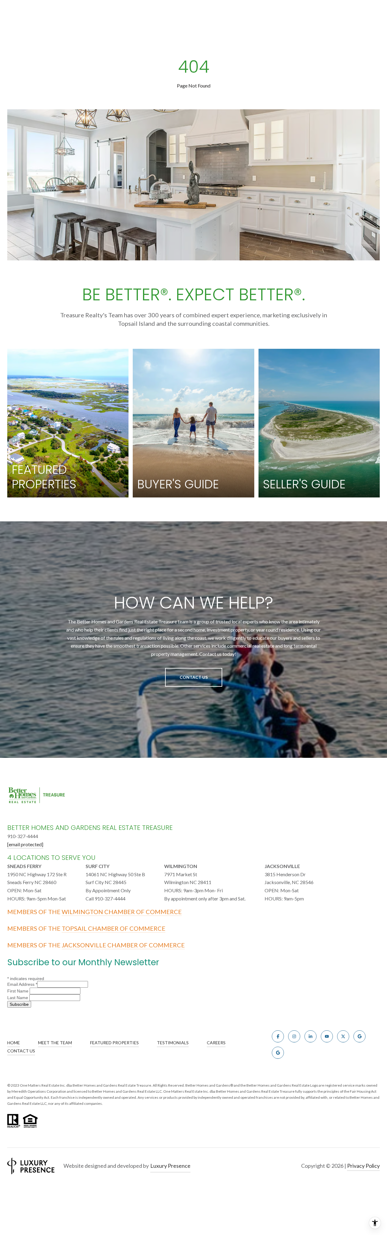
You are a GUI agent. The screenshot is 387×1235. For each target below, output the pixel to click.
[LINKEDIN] (310, 1036)
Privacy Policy (363, 1165)
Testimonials (173, 1042)
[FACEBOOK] (278, 1036)
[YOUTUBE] (327, 1036)
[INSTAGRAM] (294, 1036)
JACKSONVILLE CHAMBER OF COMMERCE (123, 945)
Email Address (22, 984)
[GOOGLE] (359, 1036)
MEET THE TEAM (55, 1042)
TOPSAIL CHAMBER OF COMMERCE (113, 928)
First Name (18, 991)
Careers (216, 1042)
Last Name (18, 997)
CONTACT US (21, 1050)
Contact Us (194, 677)
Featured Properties (114, 1042)
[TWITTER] (343, 1036)
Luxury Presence (170, 1165)
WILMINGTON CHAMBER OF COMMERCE (122, 911)
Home (13, 1042)
